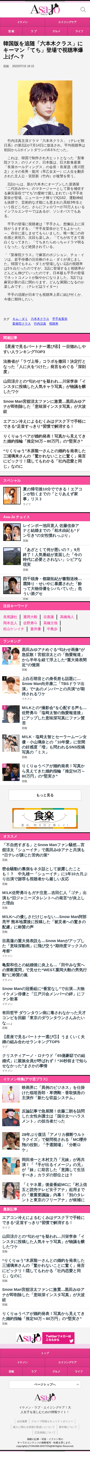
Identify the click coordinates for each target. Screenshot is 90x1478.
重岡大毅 (30, 617)
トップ (45, 1353)
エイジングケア (67, 1362)
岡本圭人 (10, 623)
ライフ (27, 504)
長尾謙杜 (10, 617)
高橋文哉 (50, 623)
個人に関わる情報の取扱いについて (34, 1427)
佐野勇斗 (30, 623)
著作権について (68, 1427)
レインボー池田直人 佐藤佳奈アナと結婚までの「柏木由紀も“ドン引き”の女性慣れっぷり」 (51, 530)
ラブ (33, 1371)
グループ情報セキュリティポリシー (52, 1421)
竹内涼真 (40, 323)
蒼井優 (35, 629)
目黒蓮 (48, 617)
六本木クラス (40, 319)
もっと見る (45, 795)
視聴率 (53, 323)
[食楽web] (45, 827)
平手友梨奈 (60, 319)
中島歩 (52, 629)
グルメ (56, 1371)
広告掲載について (45, 1432)
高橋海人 (67, 617)
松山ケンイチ (13, 629)
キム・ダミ (20, 319)
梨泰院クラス (21, 323)
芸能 (25, 540)
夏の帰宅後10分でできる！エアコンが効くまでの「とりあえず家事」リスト (52, 494)
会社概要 (22, 1421)
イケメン (22, 1362)
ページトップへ (45, 1384)
